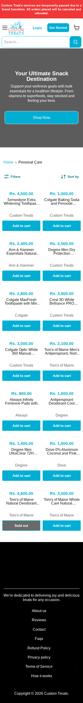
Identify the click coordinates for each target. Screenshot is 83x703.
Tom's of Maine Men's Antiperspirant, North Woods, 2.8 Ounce (61, 351)
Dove (61, 465)
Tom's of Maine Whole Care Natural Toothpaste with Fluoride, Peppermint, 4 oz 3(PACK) (62, 501)
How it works (41, 676)
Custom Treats (21, 215)
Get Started (58, 27)
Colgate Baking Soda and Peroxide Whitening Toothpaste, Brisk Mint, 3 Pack (61, 201)
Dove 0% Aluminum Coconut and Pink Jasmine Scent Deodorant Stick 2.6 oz (62, 451)
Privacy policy (39, 657)
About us (39, 611)
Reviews (39, 620)
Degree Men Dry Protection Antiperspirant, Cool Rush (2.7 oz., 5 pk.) (61, 251)
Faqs (39, 639)
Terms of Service (39, 666)
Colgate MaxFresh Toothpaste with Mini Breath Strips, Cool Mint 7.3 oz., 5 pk (21, 301)
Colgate (21, 315)
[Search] (75, 42)
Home (8, 162)
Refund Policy (38, 648)
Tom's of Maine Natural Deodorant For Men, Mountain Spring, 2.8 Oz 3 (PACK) (21, 501)
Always (21, 415)
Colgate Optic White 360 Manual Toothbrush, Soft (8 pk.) (21, 351)
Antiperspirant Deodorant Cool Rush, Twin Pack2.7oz (62, 401)
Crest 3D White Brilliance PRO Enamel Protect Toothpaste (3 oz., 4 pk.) (62, 301)
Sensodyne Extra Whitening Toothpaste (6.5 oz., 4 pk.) (21, 201)
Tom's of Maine (62, 365)
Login (37, 27)
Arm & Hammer (21, 265)
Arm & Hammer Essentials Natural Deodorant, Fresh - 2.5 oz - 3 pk (21, 251)
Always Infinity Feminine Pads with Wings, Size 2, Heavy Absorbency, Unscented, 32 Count (21, 401)
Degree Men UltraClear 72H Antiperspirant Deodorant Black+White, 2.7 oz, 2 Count (21, 451)
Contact (39, 629)
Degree (62, 415)
